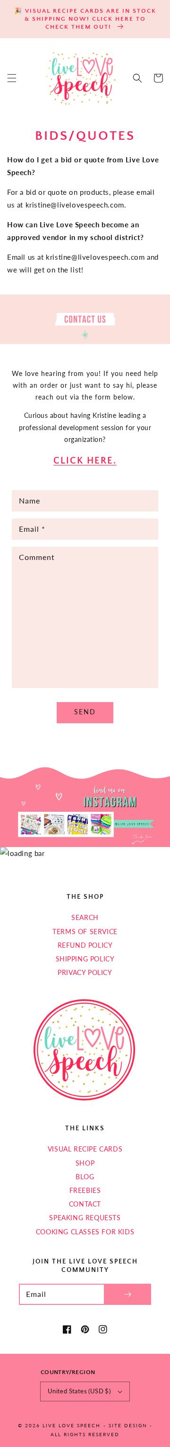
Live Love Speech (71, 1425)
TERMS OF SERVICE (85, 931)
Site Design (128, 1425)
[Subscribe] (127, 1294)
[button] (11, 78)
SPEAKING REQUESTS (84, 1218)
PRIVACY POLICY (85, 972)
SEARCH (85, 917)
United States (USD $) (79, 1391)
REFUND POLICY (85, 945)
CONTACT (85, 1204)
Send (85, 712)
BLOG (85, 1177)
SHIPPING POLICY (85, 959)
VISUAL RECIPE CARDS (85, 1149)
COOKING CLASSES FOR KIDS (85, 1232)
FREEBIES (85, 1190)
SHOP (85, 1163)
